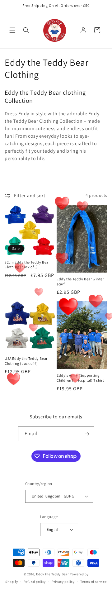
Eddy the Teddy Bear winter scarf (80, 281)
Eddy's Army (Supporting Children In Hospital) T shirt (80, 378)
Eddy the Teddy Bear (52, 574)
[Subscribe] (87, 433)
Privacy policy (63, 581)
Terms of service (93, 581)
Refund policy (35, 581)
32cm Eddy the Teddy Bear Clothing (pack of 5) (27, 264)
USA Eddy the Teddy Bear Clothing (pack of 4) (26, 361)
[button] (12, 30)
